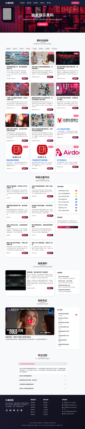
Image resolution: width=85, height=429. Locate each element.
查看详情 (25, 78)
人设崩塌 (45, 409)
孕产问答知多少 (62, 160)
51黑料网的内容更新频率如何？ (26, 384)
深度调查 (33, 414)
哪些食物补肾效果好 (13, 160)
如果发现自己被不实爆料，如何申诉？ (28, 380)
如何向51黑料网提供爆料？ (25, 376)
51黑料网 (9, 2)
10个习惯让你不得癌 (63, 129)
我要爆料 (68, 227)
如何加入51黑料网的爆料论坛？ (26, 388)
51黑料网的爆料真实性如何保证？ (27, 364)
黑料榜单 (22, 3)
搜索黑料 (76, 3)
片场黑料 (45, 407)
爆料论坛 (49, 3)
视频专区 (42, 3)
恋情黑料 (45, 402)
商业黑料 (45, 405)
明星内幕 (29, 3)
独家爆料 (36, 3)
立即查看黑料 (42, 24)
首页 (17, 3)
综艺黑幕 (45, 414)
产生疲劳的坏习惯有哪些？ (40, 160)
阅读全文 (50, 288)
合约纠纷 (45, 412)
